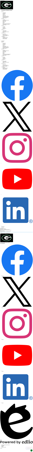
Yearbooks (4, 22)
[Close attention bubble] (31, 446)
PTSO (3, 52)
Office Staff (4, 13)
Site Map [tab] (1, 448)
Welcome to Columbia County (6, 16)
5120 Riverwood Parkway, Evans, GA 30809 (5, 242)
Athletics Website (4, 30)
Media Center (4, 64)
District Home (3, 226)
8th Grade (4, 59)
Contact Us (4, 14)
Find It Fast (3, 41)
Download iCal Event (8, 231)
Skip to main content (2, 0)
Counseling (4, 67)
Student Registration (5, 38)
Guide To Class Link (5, 66)
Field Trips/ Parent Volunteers (6, 31)
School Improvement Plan (5, 17)
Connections (4, 57)
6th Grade (4, 26)
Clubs (3, 32)
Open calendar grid (8, 233)
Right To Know (4, 21)
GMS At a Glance (5, 48)
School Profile (4, 15)
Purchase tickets (4, 61)
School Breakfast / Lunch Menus (6, 24)
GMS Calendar (4, 20)
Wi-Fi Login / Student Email (6, 65)
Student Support (4, 28)
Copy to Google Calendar (3, 231)
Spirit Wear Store (4, 55)
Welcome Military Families (5, 46)
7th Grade (4, 27)
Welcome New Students (5, 37)
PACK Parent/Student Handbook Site (7, 23)
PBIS (3, 53)
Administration (4, 12)
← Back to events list (3, 233)
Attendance (4, 19)
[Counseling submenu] (4, 36)
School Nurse (4, 44)
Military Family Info (5, 68)
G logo (3, 45)
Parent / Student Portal (5, 34)
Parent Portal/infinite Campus (6, 50)
